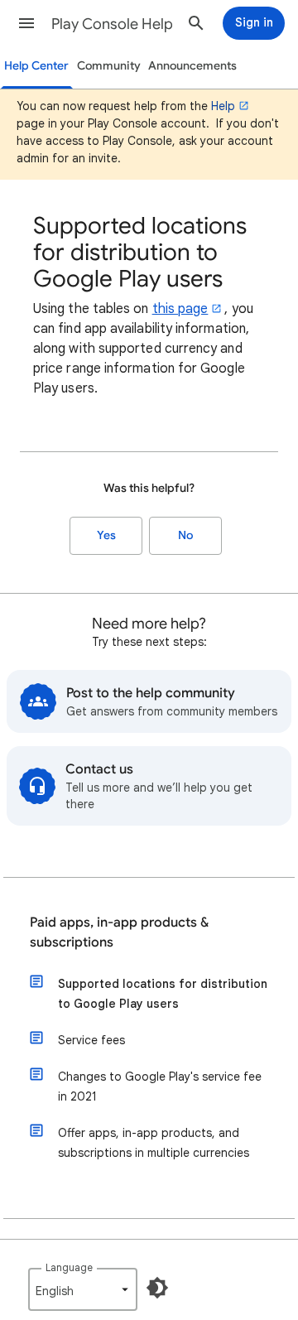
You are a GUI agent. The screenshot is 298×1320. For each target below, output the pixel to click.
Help (223, 106)
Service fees (91, 1040)
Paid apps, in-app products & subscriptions (119, 932)
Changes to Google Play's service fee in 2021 (160, 1086)
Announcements (192, 66)
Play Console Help (112, 24)
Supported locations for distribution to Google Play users (162, 993)
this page (180, 309)
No (185, 535)
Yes (106, 535)
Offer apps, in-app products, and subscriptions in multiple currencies (153, 1142)
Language (69, 1267)
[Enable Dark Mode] (157, 1288)
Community (109, 66)
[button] (26, 23)
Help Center (36, 66)
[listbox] (82, 1289)
